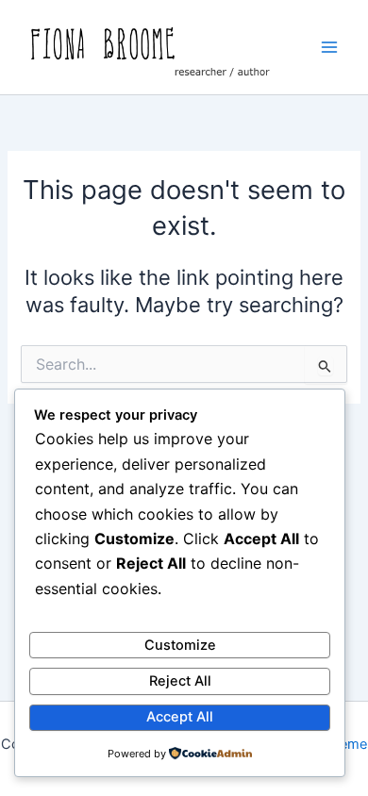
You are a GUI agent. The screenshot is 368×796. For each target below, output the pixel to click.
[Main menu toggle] (329, 47)
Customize (180, 645)
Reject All (180, 680)
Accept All (179, 716)
